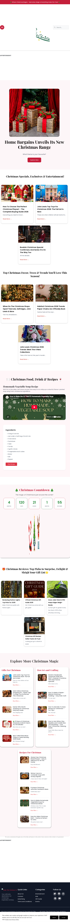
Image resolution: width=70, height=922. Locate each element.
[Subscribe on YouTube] (59, 898)
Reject (54, 917)
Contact (20, 896)
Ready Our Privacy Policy (12, 919)
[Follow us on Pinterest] (55, 898)
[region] (35, 917)
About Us (20, 894)
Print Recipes (11, 464)
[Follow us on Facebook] (59, 894)
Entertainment (40, 894)
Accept (63, 917)
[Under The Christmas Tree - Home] (9, 890)
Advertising (21, 899)
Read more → (16, 685)
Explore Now (34, 160)
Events (37, 901)
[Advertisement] (34, 68)
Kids (36, 896)
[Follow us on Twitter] (55, 894)
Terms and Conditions (25, 901)
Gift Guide (38, 899)
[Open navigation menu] (2, 27)
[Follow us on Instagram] (63, 894)
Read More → (7, 219)
